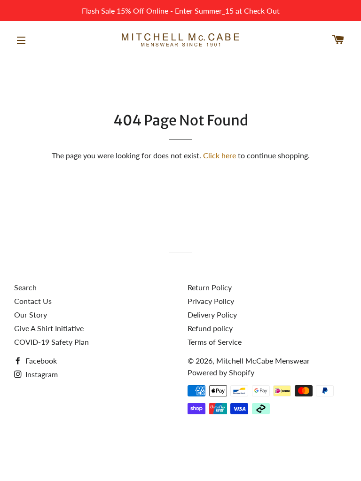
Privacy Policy (211, 300)
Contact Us (33, 300)
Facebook (40, 360)
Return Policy (210, 287)
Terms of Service (215, 341)
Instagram (41, 374)
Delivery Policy (212, 314)
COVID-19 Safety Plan (51, 341)
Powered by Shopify (221, 372)
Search (25, 287)
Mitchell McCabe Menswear (263, 360)
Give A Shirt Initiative (49, 328)
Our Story (30, 314)
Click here (219, 155)
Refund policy (210, 328)
